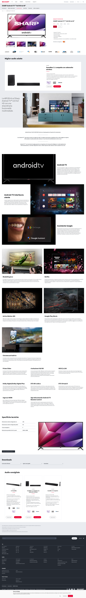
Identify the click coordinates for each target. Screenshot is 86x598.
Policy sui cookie (32, 589)
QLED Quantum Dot (33, 549)
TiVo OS (45, 550)
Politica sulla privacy (10, 589)
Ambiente (27, 589)
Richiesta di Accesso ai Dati (40, 589)
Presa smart (4, 580)
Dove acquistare (57, 86)
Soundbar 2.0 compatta (53, 490)
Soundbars (17, 562)
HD (58, 550)
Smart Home (27, 1)
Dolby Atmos (4, 552)
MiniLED (3, 547)
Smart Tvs (17, 580)
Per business (66, 1)
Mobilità (21, 1)
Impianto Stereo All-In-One (62, 562)
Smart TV (45, 552)
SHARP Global (15, 586)
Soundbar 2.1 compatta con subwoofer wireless (33, 491)
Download (30, 8)
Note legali (4, 589)
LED (30, 550)
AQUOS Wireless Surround (20, 563)
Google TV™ (46, 549)
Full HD (59, 549)
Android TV (45, 547)
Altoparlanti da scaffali (34, 562)
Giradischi (59, 565)
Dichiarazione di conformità (19, 589)
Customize (65, 595)
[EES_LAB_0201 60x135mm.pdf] (64, 41)
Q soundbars (18, 560)
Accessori (45, 562)
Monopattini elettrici (5, 571)
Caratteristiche (19, 8)
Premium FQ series (5, 549)
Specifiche (25, 8)
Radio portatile (74, 562)
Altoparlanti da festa (33, 560)
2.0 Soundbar (14, 490)
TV (12, 1)
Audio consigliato (36, 8)
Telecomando (74, 549)
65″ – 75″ (17, 547)
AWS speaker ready (5, 553)
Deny (60, 595)
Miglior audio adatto (11, 8)
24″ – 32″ (17, 552)
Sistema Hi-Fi (60, 560)
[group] (26, 26)
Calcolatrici (72, 1)
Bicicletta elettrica (19, 571)
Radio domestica (74, 560)
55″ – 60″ (17, 549)
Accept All (70, 595)
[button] (46, 45)
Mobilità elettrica (19, 581)
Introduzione (4, 8)
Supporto (34, 1)
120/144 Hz (32, 552)
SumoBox (3, 563)
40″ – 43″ (17, 550)
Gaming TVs (4, 550)
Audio (16, 1)
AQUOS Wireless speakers (76, 547)
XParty (3, 562)
